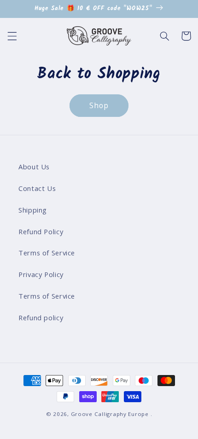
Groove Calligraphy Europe (110, 413)
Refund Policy (40, 231)
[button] (12, 35)
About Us (34, 166)
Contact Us (37, 188)
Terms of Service (46, 252)
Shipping (32, 209)
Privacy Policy (41, 274)
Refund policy (40, 317)
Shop (99, 105)
